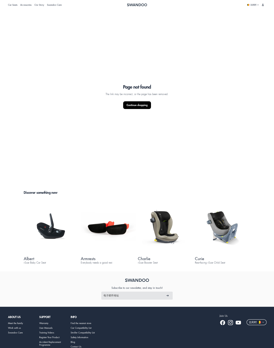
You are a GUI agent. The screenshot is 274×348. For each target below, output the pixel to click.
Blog (73, 341)
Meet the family (15, 323)
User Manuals (46, 327)
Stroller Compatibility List (83, 332)
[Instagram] (230, 322)
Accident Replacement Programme (50, 343)
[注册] (167, 296)
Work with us (14, 327)
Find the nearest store (81, 323)
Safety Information (79, 337)
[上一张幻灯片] (31, 227)
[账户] (263, 5)
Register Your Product (49, 337)
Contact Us (76, 346)
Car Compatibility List (81, 327)
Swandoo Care (15, 332)
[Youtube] (238, 322)
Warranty (43, 323)
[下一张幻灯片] (72, 227)
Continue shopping (137, 105)
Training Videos (46, 332)
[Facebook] (222, 322)
